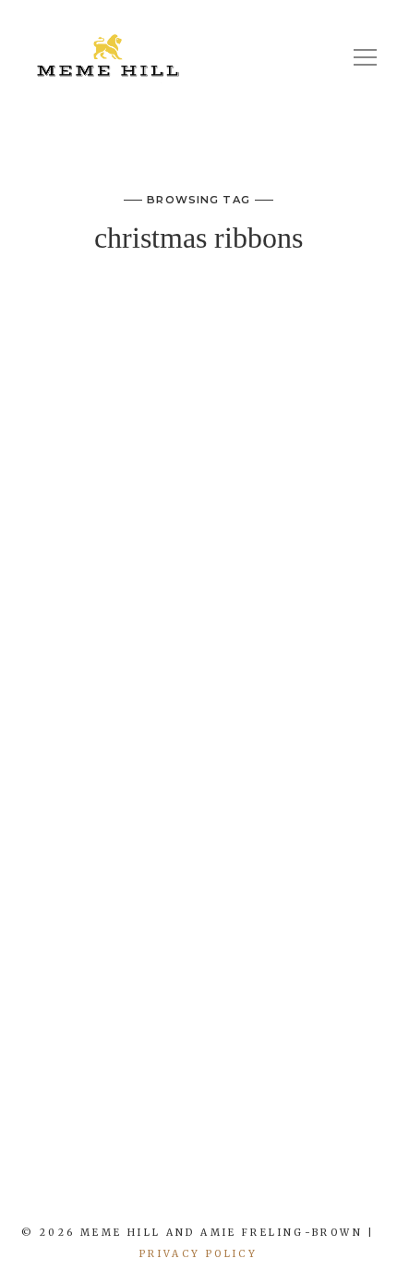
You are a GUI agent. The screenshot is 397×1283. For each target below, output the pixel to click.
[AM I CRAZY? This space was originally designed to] (347, 1187)
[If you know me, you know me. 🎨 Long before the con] (148, 1187)
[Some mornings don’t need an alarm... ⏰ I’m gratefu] (83, 1187)
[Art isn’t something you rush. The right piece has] (16, 1187)
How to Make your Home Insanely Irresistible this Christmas (198, 344)
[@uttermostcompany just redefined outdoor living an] (281, 1187)
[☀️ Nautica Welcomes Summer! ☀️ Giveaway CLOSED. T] (215, 1187)
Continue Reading (198, 1048)
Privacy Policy (198, 1254)
